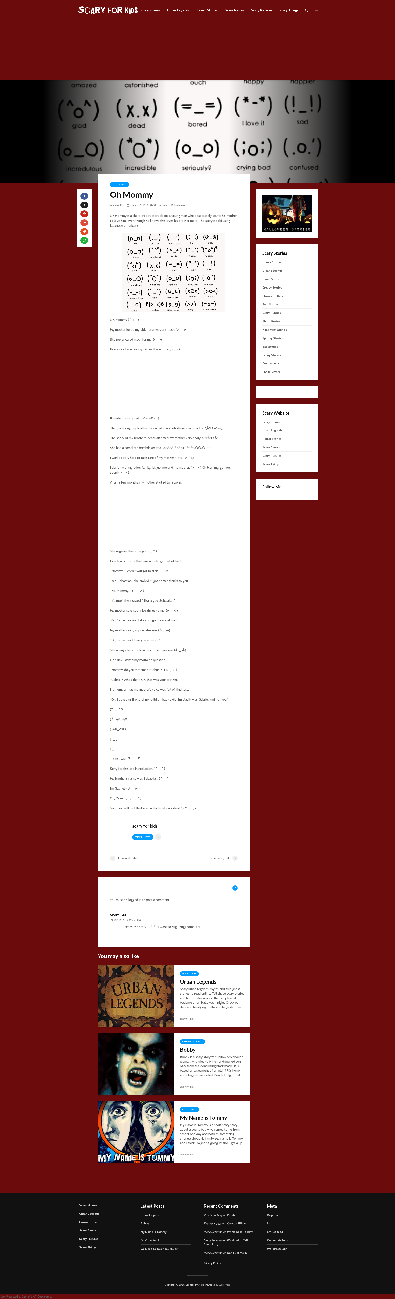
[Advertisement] (197, 51)
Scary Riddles (271, 313)
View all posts (142, 837)
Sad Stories (270, 346)
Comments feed (277, 1240)
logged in (134, 900)
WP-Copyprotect (42, 1296)
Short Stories (271, 321)
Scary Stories (150, 10)
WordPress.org (277, 1249)
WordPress (224, 1284)
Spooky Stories (272, 338)
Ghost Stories (271, 279)
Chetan (26, 1296)
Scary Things (289, 10)
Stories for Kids (272, 296)
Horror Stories (207, 10)
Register (272, 1215)
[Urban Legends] (136, 996)
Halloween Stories (192, 1041)
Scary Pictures (261, 10)
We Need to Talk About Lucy (159, 1249)
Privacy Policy (212, 1263)
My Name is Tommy (203, 1117)
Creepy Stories (272, 287)
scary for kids (117, 205)
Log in (271, 1223)
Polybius (233, 1215)
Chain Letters (271, 372)
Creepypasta (270, 363)
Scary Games (234, 10)
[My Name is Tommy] (136, 1132)
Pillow (241, 1223)
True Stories (270, 304)
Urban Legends (178, 10)
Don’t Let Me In (150, 1240)
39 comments (161, 205)
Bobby (188, 1049)
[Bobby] (136, 1064)
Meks (201, 1284)
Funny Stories (271, 355)
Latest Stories (119, 184)
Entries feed (275, 1232)
